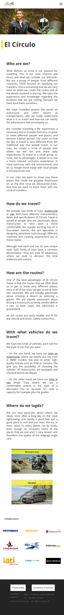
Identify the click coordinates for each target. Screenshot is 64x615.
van (12, 214)
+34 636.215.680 (36, 597)
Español (14, 594)
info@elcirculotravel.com (42, 594)
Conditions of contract (43, 587)
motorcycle (51, 211)
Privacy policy (18, 587)
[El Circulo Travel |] (21, 3)
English (14, 597)
